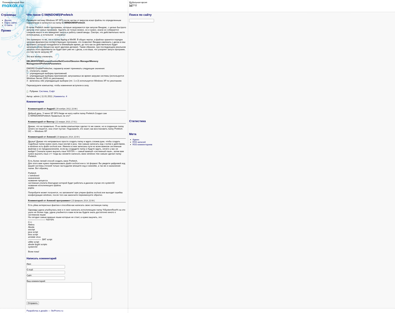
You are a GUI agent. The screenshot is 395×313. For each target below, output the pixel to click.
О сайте (8, 25)
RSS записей (139, 142)
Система (43, 91)
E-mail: (30, 269)
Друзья (7, 20)
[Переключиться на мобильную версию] (133, 6)
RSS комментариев (142, 144)
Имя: (29, 264)
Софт (52, 91)
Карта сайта (10, 22)
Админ (136, 139)
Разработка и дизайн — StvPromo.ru (45, 310)
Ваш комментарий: (36, 281)
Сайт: (29, 275)
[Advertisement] (141, 70)
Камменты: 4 (60, 96)
